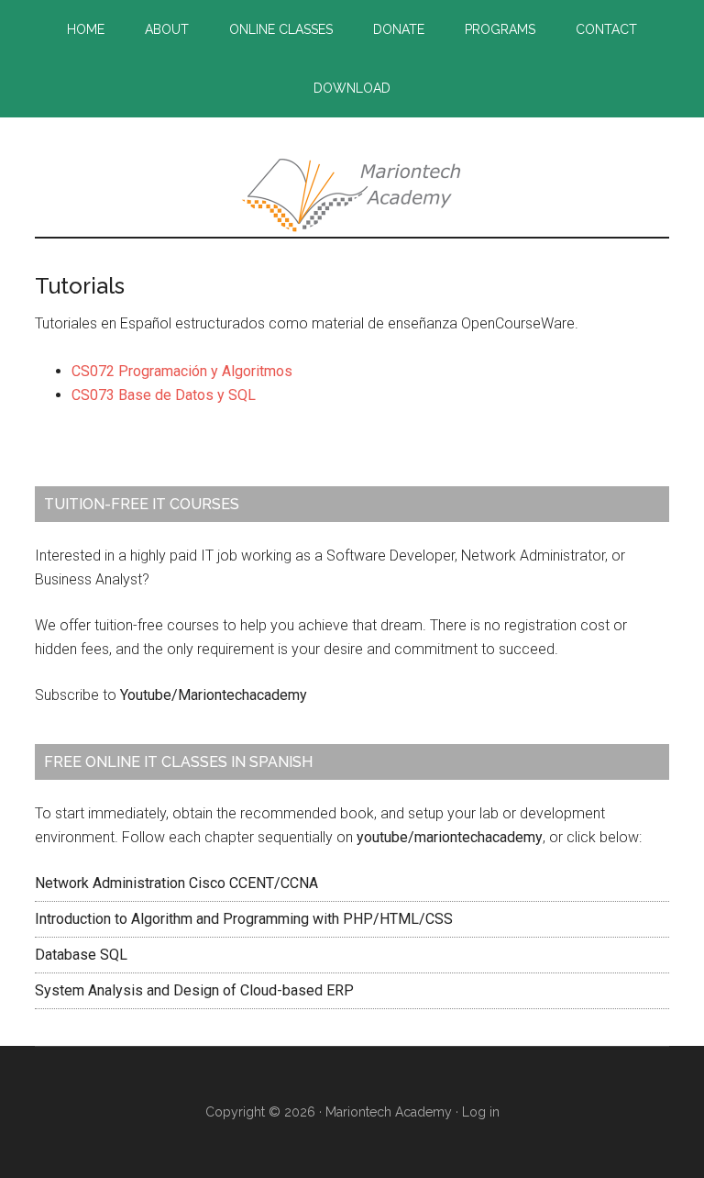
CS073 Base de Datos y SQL (164, 395)
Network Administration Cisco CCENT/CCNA (176, 883)
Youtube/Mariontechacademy (213, 695)
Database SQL (81, 954)
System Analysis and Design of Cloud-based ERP (194, 990)
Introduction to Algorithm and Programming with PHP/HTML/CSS (244, 919)
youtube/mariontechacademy (450, 837)
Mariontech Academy (351, 195)
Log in (481, 1112)
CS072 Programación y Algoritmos (182, 371)
